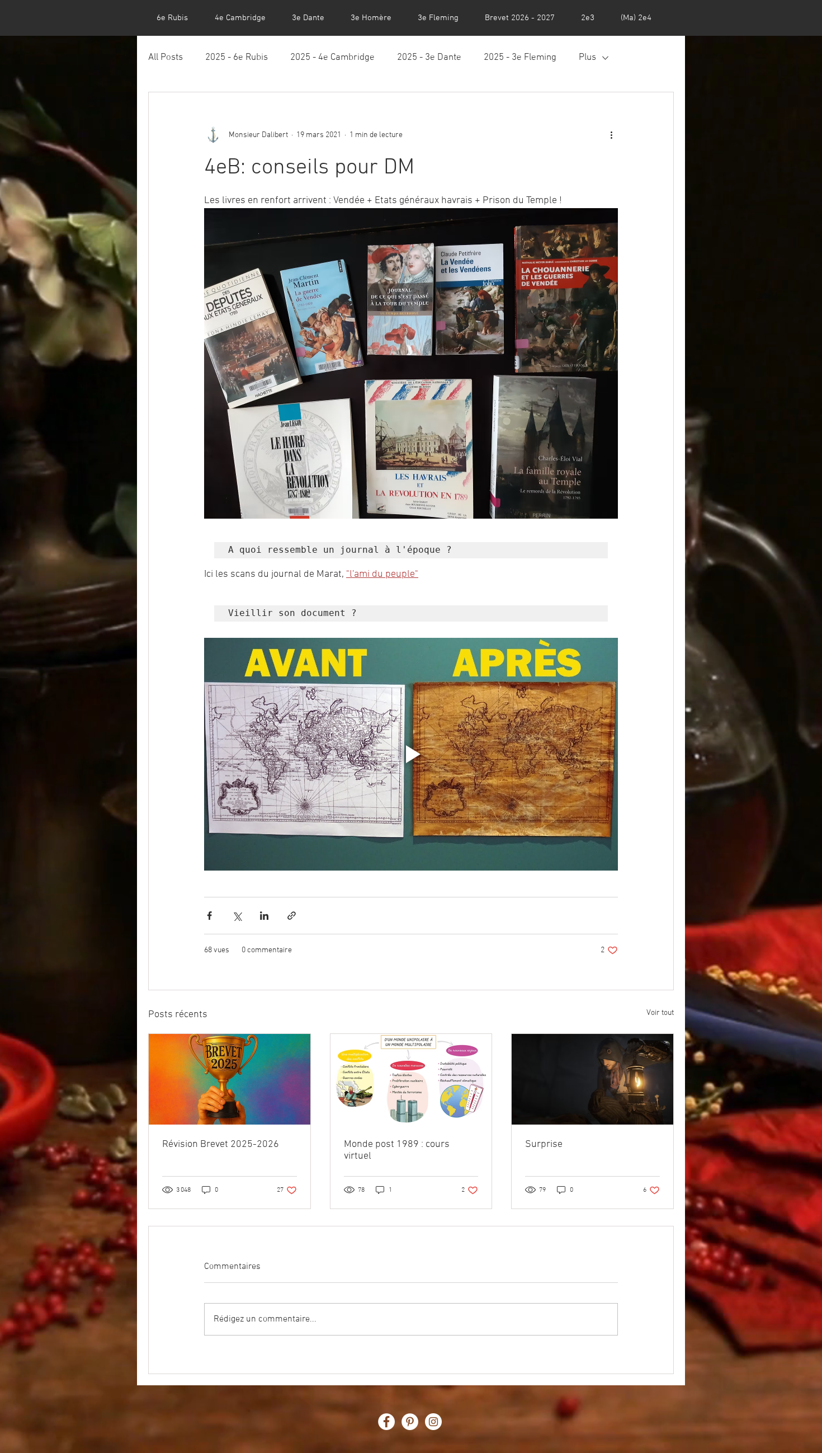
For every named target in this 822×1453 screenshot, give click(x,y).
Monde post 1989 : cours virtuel (397, 1150)
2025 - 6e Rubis (236, 57)
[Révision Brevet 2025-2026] (229, 1079)
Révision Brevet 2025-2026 (220, 1144)
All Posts (165, 57)
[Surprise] (592, 1079)
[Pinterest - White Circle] (409, 1421)
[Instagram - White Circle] (433, 1421)
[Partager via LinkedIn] (264, 915)
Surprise (544, 1144)
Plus (587, 57)
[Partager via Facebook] (209, 915)
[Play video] (411, 754)
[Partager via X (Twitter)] (237, 915)
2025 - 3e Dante (429, 57)
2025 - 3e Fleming (520, 57)
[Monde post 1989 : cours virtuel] (411, 1079)
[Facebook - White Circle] (386, 1421)
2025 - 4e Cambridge (332, 57)
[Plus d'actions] (611, 135)
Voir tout (660, 1013)
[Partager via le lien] (291, 915)
